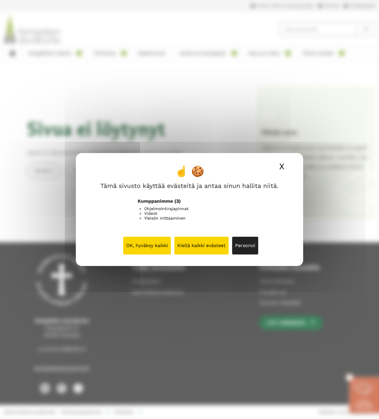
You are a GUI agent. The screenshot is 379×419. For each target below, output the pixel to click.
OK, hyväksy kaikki (147, 245)
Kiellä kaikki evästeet (201, 245)
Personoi (245, 245)
